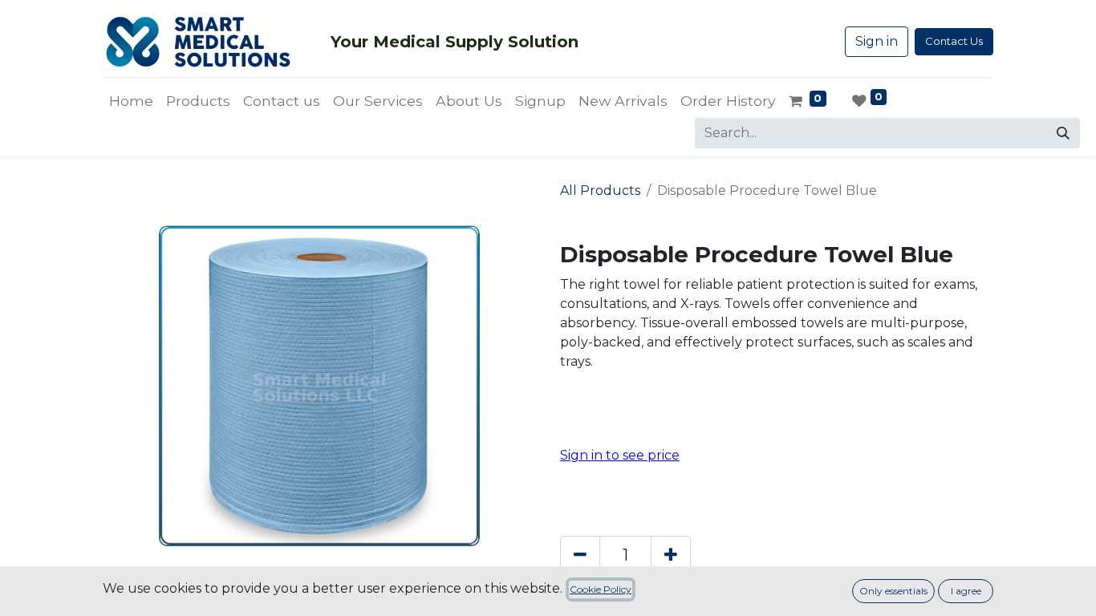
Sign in (876, 41)
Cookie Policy (600, 589)
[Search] (1063, 133)
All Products (600, 190)
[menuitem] (131, 101)
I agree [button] (966, 591)
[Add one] (671, 555)
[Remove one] (580, 555)
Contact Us (954, 40)
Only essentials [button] (893, 591)
